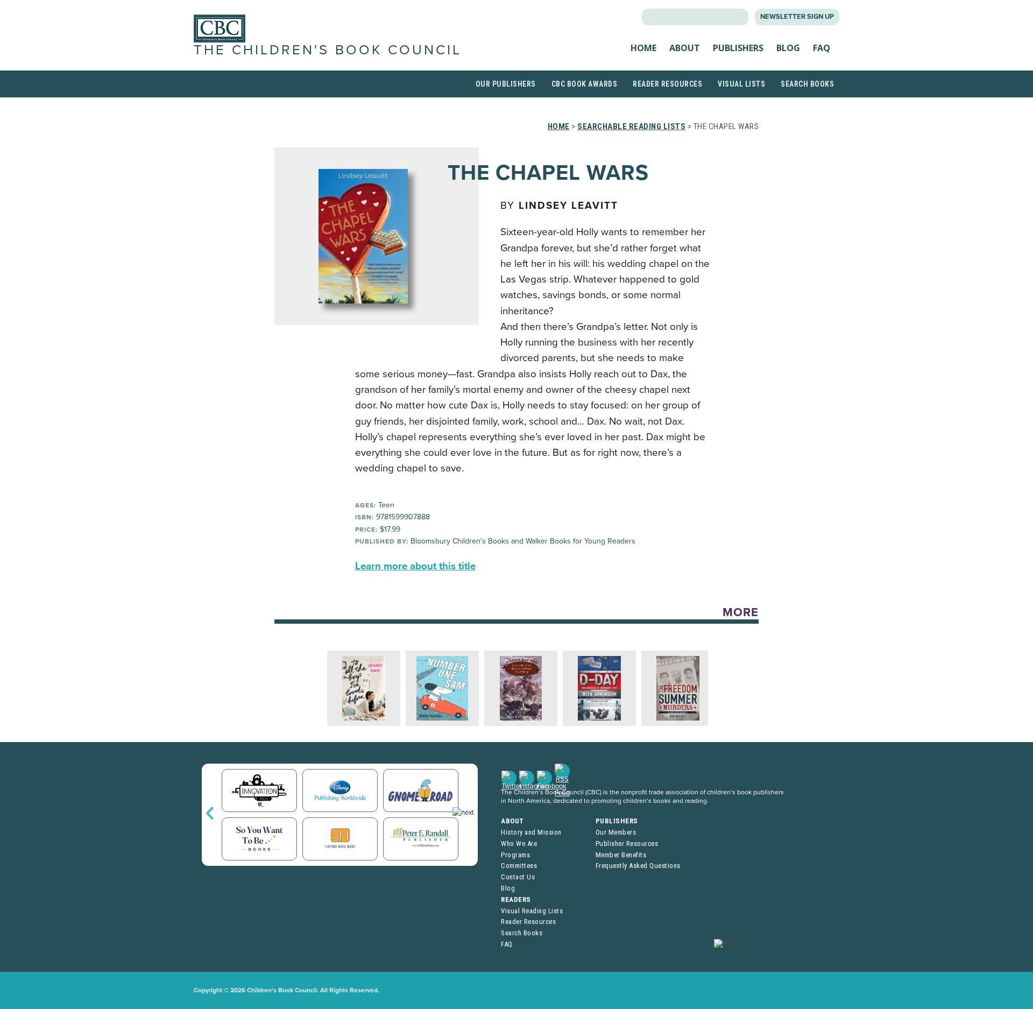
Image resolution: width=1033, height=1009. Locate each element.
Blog (788, 48)
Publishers (738, 48)
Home (643, 48)
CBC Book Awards (584, 84)
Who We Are (519, 843)
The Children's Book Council (328, 50)
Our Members (616, 832)
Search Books (807, 84)
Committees (519, 866)
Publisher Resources (627, 843)
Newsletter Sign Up (797, 16)
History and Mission (531, 832)
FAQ (821, 48)
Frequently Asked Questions (638, 866)
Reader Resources (667, 84)
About (684, 48)
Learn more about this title (415, 566)
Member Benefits (621, 855)
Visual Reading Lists (532, 911)
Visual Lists (741, 84)
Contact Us (518, 877)
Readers (516, 899)
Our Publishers (506, 84)
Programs (515, 855)
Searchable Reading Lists (631, 126)
